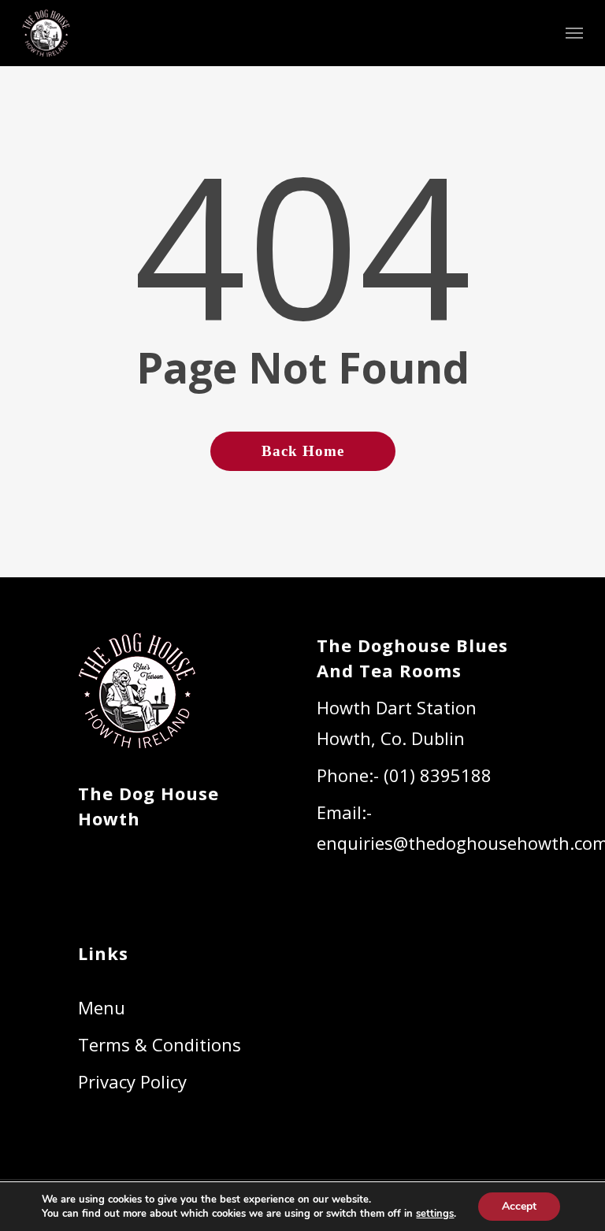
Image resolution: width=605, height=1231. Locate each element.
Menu (101, 1007)
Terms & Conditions (159, 1044)
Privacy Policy (132, 1081)
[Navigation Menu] (574, 33)
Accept (519, 1206)
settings (435, 1214)
